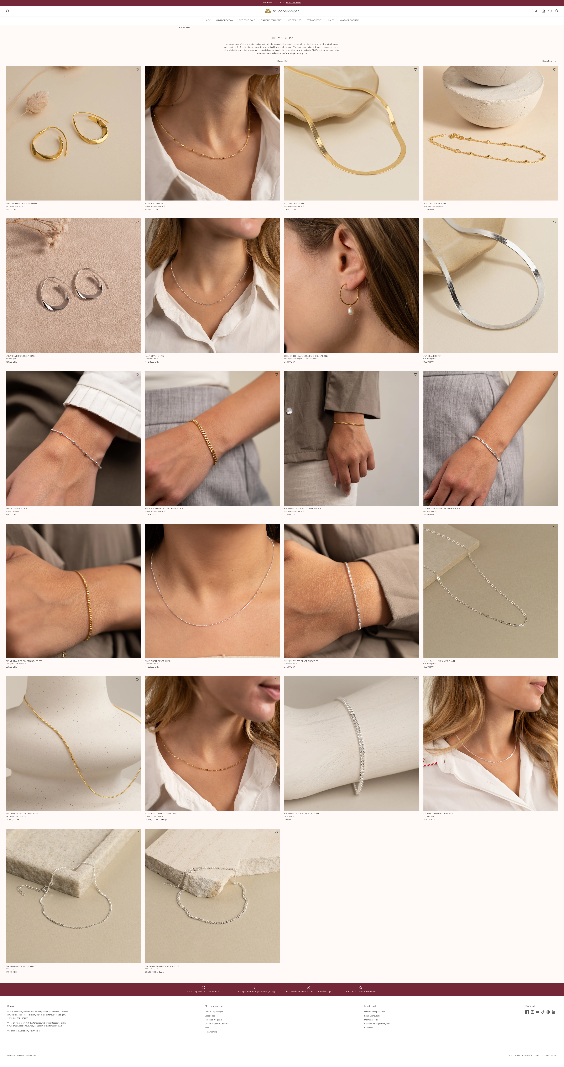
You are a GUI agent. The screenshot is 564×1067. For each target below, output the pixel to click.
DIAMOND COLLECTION (271, 20)
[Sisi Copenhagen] (282, 11)
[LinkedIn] (553, 1012)
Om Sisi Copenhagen (214, 1011)
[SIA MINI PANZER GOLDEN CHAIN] (73, 743)
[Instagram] (532, 1012)
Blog (207, 1027)
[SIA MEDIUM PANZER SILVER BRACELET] (490, 438)
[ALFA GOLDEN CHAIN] (212, 133)
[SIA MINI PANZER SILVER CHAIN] (490, 743)
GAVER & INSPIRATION (523, 1056)
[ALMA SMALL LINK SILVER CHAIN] (490, 591)
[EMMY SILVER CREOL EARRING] (73, 285)
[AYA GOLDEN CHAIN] (351, 133)
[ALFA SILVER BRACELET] (73, 438)
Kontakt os (368, 1027)
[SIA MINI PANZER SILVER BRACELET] (351, 591)
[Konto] (543, 11)
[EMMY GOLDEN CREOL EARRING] (73, 133)
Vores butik (210, 1016)
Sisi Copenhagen (18, 1056)
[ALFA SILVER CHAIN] (212, 285)
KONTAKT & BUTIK (550, 1056)
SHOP (208, 20)
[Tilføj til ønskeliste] (137, 69)
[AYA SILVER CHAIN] (490, 285)
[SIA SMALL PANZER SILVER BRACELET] (351, 743)
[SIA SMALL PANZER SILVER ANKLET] (212, 896)
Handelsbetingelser (213, 1020)
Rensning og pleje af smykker (377, 1024)
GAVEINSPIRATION (224, 20)
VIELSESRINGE (294, 20)
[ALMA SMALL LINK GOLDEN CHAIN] (212, 743)
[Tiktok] (543, 1012)
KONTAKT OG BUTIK (349, 20)
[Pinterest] (548, 1012)
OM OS (331, 20)
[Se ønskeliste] (550, 11)
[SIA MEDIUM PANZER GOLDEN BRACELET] (212, 438)
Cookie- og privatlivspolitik (216, 1024)
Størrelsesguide (371, 1020)
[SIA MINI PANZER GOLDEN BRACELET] (73, 591)
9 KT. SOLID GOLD (247, 20)
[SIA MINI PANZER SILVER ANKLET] (73, 896)
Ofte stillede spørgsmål (374, 1011)
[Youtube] (537, 1012)
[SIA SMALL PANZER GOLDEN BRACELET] (351, 438)
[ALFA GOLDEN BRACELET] (490, 133)
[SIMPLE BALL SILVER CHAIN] (212, 591)
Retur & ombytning (372, 1016)
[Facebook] (527, 1012)
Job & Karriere (211, 1032)
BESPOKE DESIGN (314, 20)
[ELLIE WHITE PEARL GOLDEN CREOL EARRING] (351, 285)
